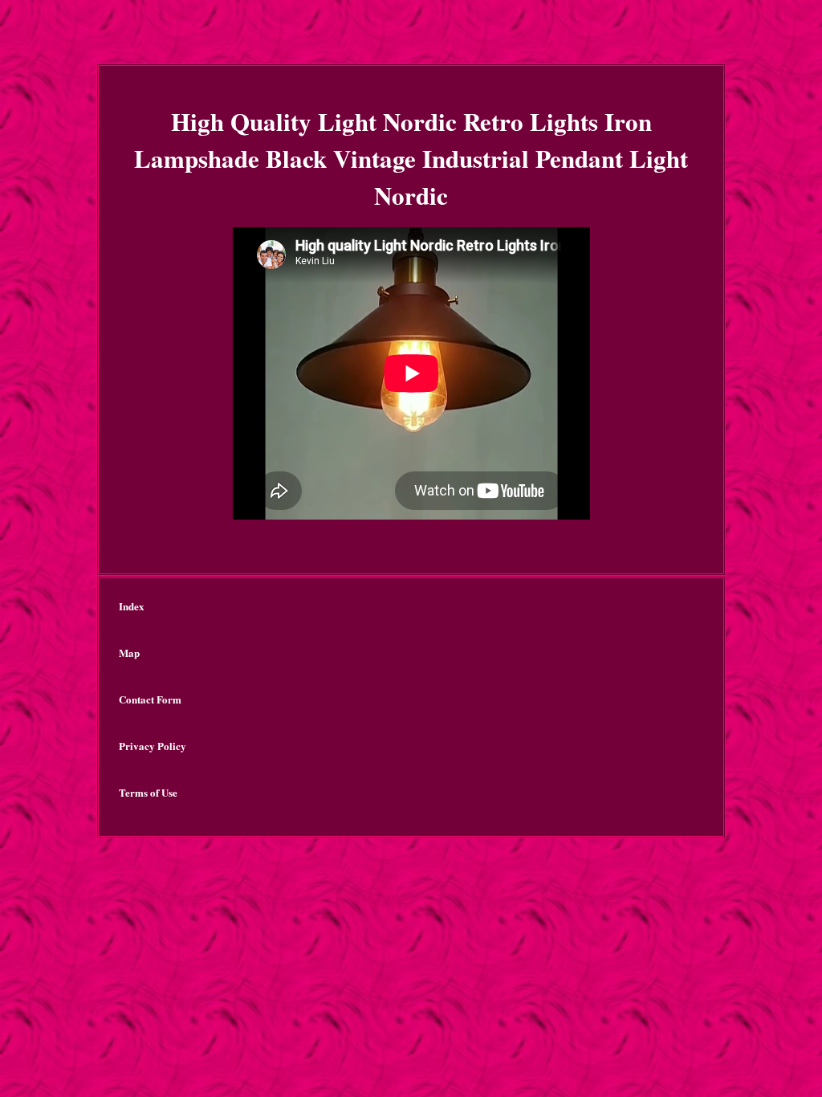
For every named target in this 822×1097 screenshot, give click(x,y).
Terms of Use (148, 792)
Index (131, 606)
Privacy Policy (152, 745)
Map (129, 652)
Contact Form (150, 699)
